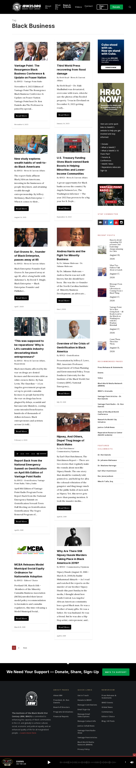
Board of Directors (61, 707)
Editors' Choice (31, 580)
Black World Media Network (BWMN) (110, 384)
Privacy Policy (84, 749)
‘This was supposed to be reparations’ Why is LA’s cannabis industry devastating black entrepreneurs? (29, 348)
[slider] (43, 453)
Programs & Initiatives (63, 712)
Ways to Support (116, 672)
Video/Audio (31, 483)
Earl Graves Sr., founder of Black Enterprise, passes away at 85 (29, 255)
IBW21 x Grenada (105, 391)
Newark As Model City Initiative (107, 420)
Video (100, 378)
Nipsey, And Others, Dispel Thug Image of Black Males (70, 440)
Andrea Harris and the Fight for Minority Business (71, 255)
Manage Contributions (87, 705)
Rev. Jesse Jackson (105, 476)
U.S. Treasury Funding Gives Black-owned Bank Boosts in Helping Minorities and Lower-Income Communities (73, 165)
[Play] (17, 453)
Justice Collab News (106, 427)
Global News (107, 707)
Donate (105, 144)
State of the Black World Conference (108, 413)
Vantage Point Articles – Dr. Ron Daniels (110, 397)
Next (25, 648)
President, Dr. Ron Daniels (61, 701)
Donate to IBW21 (85, 700)
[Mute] (38, 453)
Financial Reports (61, 716)
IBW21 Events (107, 702)
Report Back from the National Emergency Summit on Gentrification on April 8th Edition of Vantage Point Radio (30, 468)
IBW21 (19, 81)
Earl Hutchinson (67, 448)
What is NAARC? (109, 147)
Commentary (107, 712)
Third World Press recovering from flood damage (71, 69)
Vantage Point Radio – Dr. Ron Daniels (111, 405)
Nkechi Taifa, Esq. (105, 481)
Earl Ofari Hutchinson (107, 471)
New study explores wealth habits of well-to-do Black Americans (30, 162)
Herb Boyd (64, 77)
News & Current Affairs (77, 177)
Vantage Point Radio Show (86, 731)
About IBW (57, 695)
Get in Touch (83, 695)
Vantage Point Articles (87, 737)
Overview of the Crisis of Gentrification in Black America (73, 347)
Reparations (19, 364)
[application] (31, 454)
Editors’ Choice (108, 716)
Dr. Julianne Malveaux (69, 263)
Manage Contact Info (87, 721)
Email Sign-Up (84, 709)
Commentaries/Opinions (68, 451)
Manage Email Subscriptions (84, 715)
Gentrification (73, 355)
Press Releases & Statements (110, 367)
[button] (49, 762)
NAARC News (107, 164)
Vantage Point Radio (33, 81)
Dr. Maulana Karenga (107, 465)
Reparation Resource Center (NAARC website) (110, 433)
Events (100, 372)
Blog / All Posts (108, 721)
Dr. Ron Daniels (104, 455)
